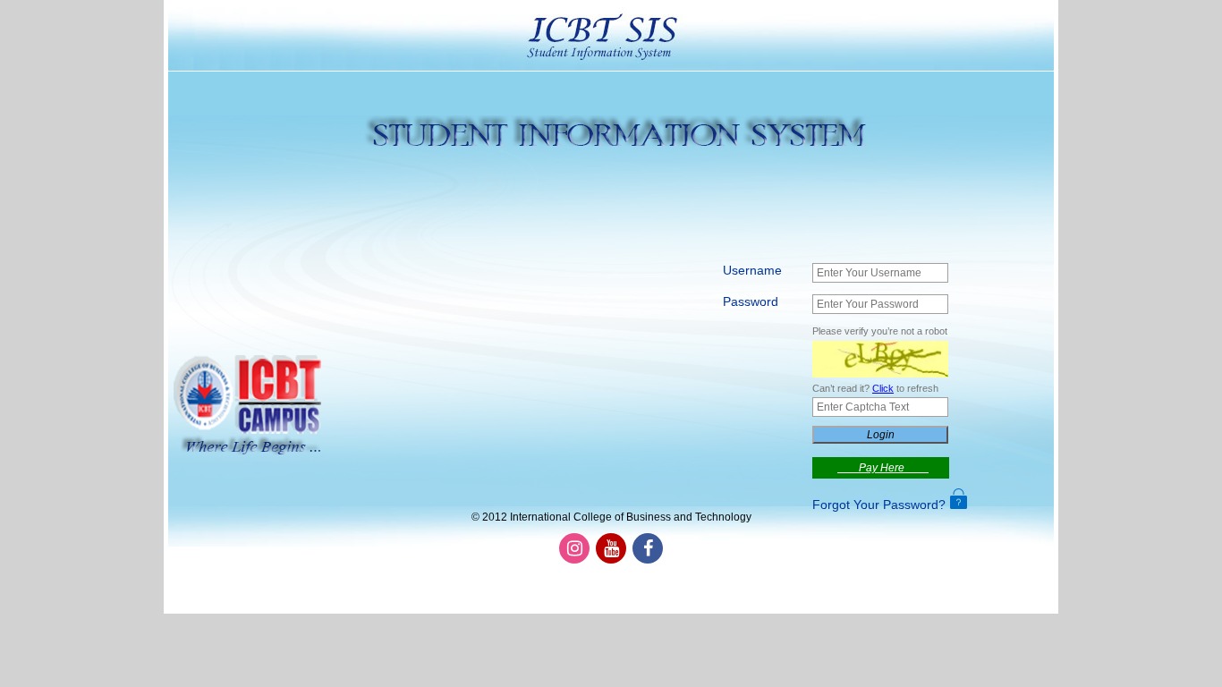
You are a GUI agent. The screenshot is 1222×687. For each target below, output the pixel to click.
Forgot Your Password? (879, 504)
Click (883, 388)
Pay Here (883, 468)
